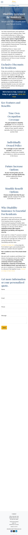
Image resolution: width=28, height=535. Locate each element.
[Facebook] (11, 531)
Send (4, 327)
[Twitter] (14, 531)
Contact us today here (7, 245)
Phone (3, 307)
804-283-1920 (16, 516)
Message (3, 315)
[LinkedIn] (16, 531)
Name (3, 289)
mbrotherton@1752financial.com (14, 529)
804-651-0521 (16, 517)
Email (3, 298)
